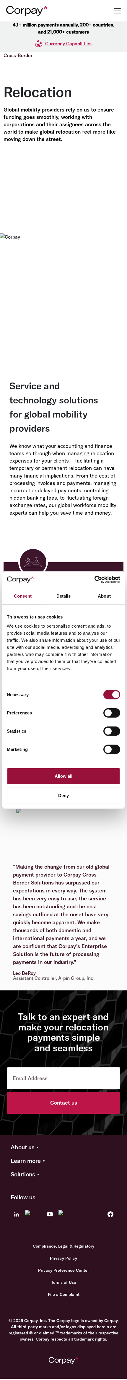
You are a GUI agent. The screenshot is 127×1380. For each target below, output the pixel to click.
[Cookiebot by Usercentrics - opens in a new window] (94, 579)
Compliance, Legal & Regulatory (63, 1246)
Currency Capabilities (68, 43)
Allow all (63, 776)
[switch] (111, 713)
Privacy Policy (63, 1258)
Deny (63, 795)
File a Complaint (63, 1294)
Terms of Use (63, 1282)
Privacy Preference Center (63, 1270)
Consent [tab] (23, 595)
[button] (63, 1147)
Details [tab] (63, 595)
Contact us (63, 1102)
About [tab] (104, 595)
